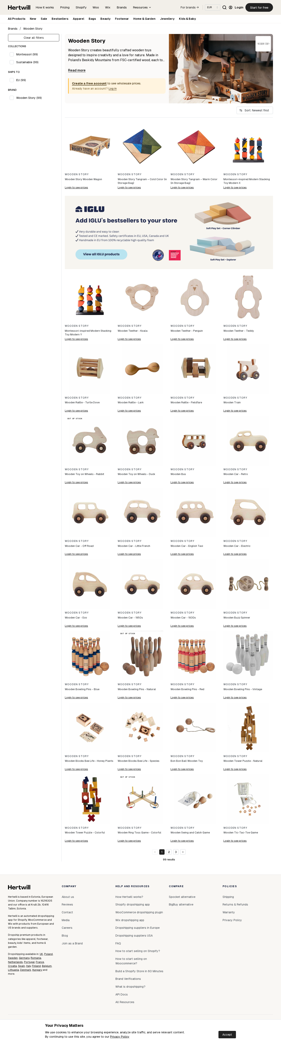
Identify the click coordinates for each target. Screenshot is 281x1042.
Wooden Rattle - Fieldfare (186, 402)
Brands (122, 7)
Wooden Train (232, 402)
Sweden (13, 958)
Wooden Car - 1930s (183, 617)
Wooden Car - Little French (134, 545)
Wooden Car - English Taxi (187, 545)
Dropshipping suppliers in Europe (137, 927)
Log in (113, 88)
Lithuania (13, 969)
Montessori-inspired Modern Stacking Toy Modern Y (88, 332)
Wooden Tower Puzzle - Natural (242, 760)
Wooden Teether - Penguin (187, 330)
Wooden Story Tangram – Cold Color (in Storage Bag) (142, 181)
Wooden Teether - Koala (132, 330)
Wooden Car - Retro (235, 474)
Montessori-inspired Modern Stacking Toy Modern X (246, 181)
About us (68, 896)
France (40, 962)
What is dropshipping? (130, 986)
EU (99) (21, 80)
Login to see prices (76, 187)
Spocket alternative (182, 896)
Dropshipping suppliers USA (134, 935)
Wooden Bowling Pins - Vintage (242, 689)
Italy (28, 966)
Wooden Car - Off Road (79, 545)
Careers (67, 927)
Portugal (29, 962)
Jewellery (167, 18)
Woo (96, 7)
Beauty (105, 18)
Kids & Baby (187, 18)
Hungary (37, 969)
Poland (48, 954)
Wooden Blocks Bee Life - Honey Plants (89, 760)
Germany (24, 958)
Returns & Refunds (235, 904)
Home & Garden (144, 18)
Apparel (78, 18)
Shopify (81, 7)
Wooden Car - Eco (76, 617)
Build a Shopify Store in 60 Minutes (139, 971)
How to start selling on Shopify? (137, 951)
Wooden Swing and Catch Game (190, 832)
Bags (92, 18)
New (33, 18)
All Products (16, 18)
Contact (67, 912)
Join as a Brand (72, 943)
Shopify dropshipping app (132, 904)
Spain (21, 966)
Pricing (65, 7)
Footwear (122, 18)
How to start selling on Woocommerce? (131, 961)
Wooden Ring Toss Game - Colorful (139, 832)
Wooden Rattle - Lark (131, 402)
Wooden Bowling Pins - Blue (82, 689)
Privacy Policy (119, 1036)
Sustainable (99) (27, 62)
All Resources (124, 1002)
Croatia (12, 966)
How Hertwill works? (129, 896)
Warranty (229, 912)
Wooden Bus (178, 474)
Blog (65, 935)
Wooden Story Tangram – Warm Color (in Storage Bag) (194, 181)
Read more (77, 70)
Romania (36, 958)
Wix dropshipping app (129, 920)
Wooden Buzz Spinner (236, 617)
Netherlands (15, 962)
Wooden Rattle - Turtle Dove (82, 402)
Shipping (228, 896)
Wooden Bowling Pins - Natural (137, 689)
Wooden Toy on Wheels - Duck (136, 474)
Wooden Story (33, 28)
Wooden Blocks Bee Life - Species (138, 760)
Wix (107, 7)
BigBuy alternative (181, 904)
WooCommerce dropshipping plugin (139, 912)
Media (66, 920)
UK (41, 954)
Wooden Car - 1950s (130, 617)
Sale (44, 18)
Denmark (25, 969)
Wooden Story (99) (29, 97)
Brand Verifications (128, 978)
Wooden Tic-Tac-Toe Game (240, 832)
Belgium (47, 966)
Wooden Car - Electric (236, 545)
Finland (36, 966)
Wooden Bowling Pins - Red (187, 689)
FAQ (118, 943)
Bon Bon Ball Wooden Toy (187, 760)
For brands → (189, 7)
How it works (45, 7)
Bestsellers (60, 18)
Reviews (67, 904)
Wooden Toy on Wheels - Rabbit (84, 474)
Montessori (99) (27, 54)
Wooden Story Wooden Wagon (83, 179)
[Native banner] (169, 232)
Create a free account (89, 83)
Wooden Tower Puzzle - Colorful (85, 832)
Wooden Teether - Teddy (238, 330)
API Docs (121, 994)
